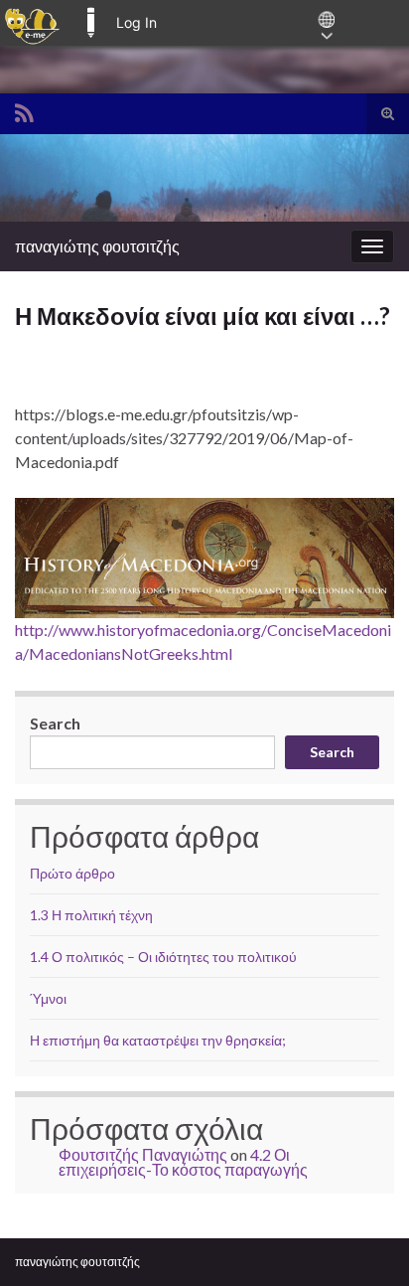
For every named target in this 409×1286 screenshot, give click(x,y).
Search (55, 723)
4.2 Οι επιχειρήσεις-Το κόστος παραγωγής (183, 1162)
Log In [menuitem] (136, 22)
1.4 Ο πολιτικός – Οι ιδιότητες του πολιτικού (163, 956)
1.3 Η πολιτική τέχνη (91, 914)
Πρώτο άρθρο (72, 873)
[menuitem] (32, 23)
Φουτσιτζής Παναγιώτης (143, 1154)
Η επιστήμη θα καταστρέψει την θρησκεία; (158, 1040)
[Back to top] (364, 1241)
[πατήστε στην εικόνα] (204, 558)
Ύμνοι (48, 998)
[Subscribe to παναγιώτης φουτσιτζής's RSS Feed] (24, 109)
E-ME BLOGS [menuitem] (90, 23)
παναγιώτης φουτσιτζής (97, 246)
